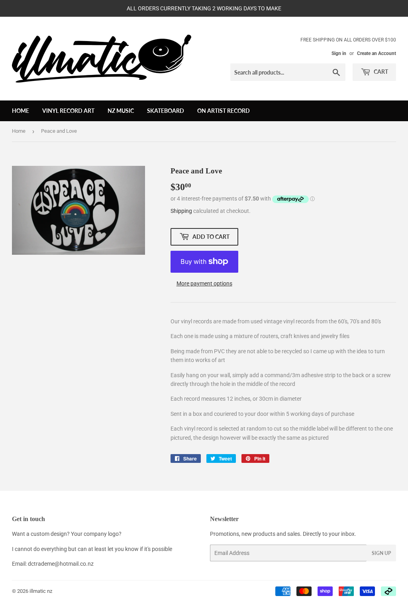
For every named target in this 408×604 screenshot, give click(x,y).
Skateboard (165, 110)
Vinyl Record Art (68, 110)
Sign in (339, 53)
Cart (380, 71)
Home (20, 110)
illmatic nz (40, 591)
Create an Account (376, 53)
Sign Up (381, 553)
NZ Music (121, 110)
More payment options (204, 283)
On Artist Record (223, 110)
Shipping (181, 211)
